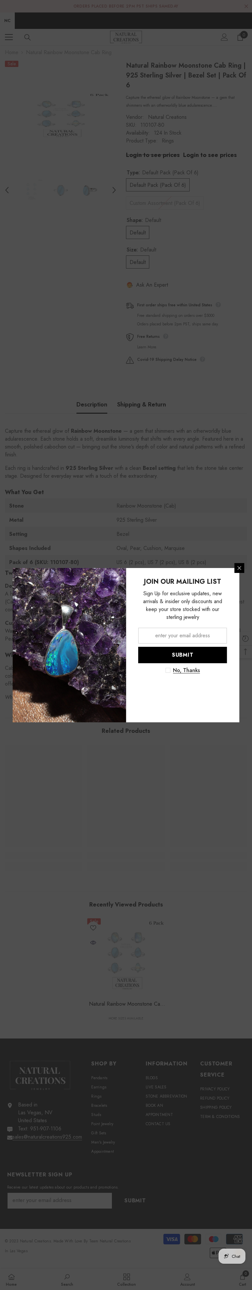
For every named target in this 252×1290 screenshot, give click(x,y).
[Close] (239, 568)
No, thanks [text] (186, 670)
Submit (183, 655)
